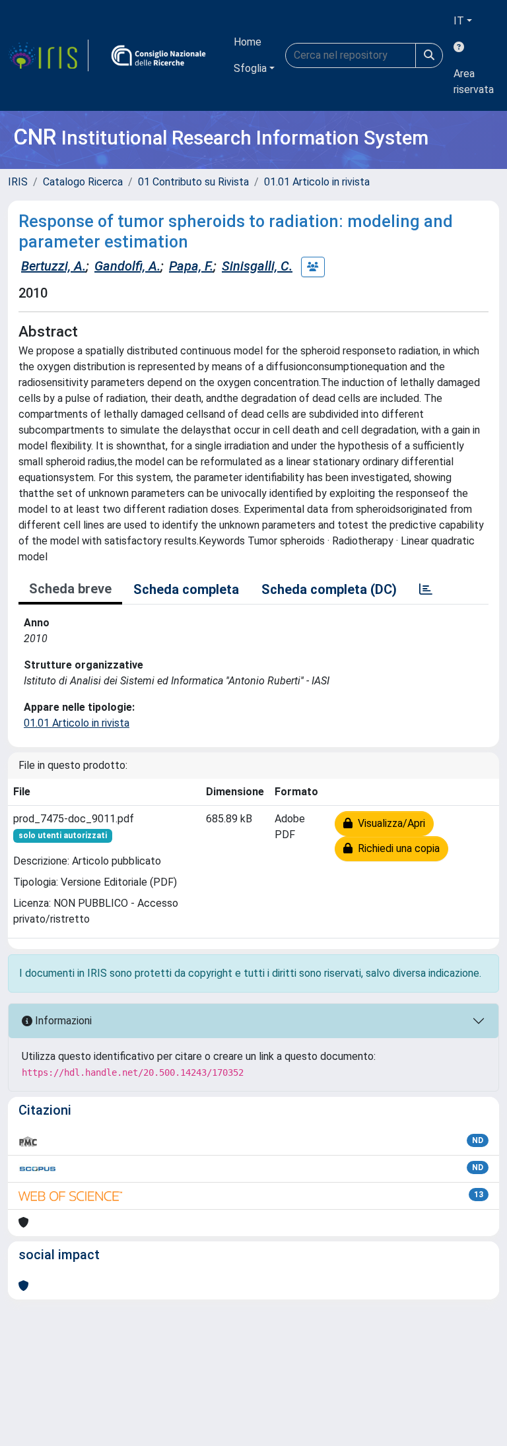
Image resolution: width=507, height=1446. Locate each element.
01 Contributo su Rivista (193, 182)
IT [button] (459, 21)
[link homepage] (48, 55)
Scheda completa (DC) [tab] (329, 589)
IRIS (18, 182)
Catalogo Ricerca (83, 182)
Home (247, 42)
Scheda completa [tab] (186, 589)
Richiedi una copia (396, 848)
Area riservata (474, 81)
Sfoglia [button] (250, 68)
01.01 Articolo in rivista (317, 182)
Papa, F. (191, 266)
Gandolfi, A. (127, 266)
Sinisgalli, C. (257, 266)
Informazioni (62, 1020)
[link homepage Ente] (158, 55)
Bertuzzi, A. (53, 266)
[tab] (426, 589)
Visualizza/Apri (389, 823)
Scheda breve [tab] (70, 589)
